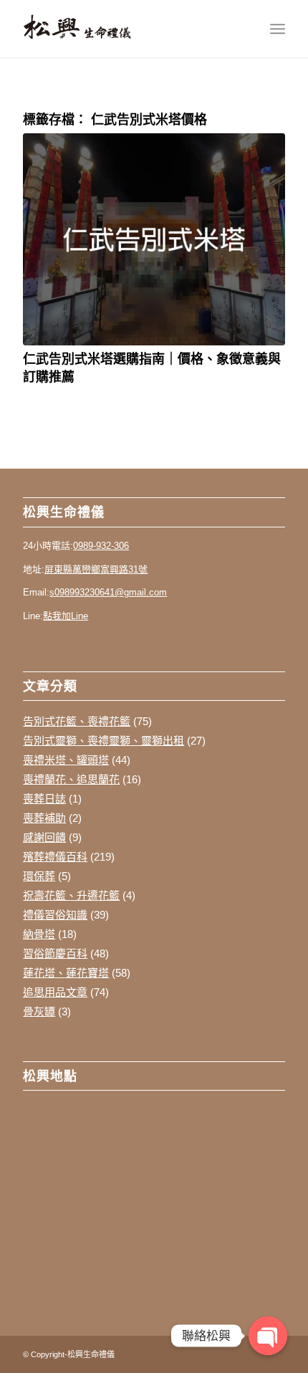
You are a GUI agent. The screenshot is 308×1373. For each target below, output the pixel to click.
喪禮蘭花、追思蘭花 (71, 779)
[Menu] (277, 28)
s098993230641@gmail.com (108, 592)
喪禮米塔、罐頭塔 (66, 760)
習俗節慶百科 (55, 953)
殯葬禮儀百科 (55, 857)
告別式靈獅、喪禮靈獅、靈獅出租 (103, 741)
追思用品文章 (55, 992)
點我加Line (65, 616)
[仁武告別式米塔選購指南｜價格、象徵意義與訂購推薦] (154, 239)
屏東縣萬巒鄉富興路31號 (96, 569)
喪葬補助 (44, 818)
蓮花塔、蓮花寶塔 (66, 973)
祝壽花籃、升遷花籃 (71, 895)
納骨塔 (39, 934)
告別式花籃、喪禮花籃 (76, 721)
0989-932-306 (101, 545)
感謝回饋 (44, 837)
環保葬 (39, 876)
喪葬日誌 (44, 799)
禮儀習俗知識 (55, 915)
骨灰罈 (39, 1011)
